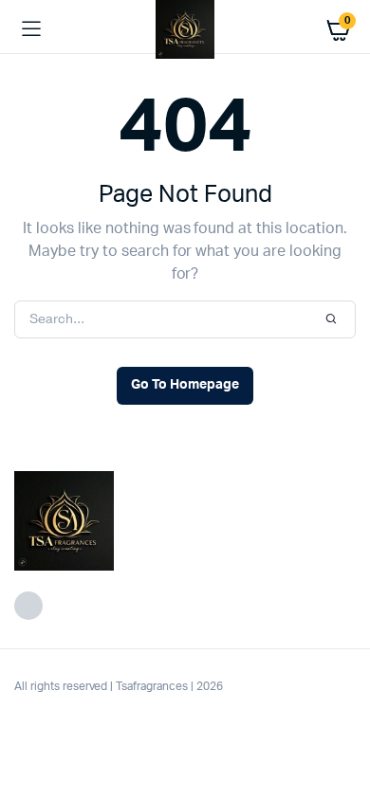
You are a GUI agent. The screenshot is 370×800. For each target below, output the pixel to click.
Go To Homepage (185, 384)
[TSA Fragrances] (185, 29)
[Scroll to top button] (340, 724)
